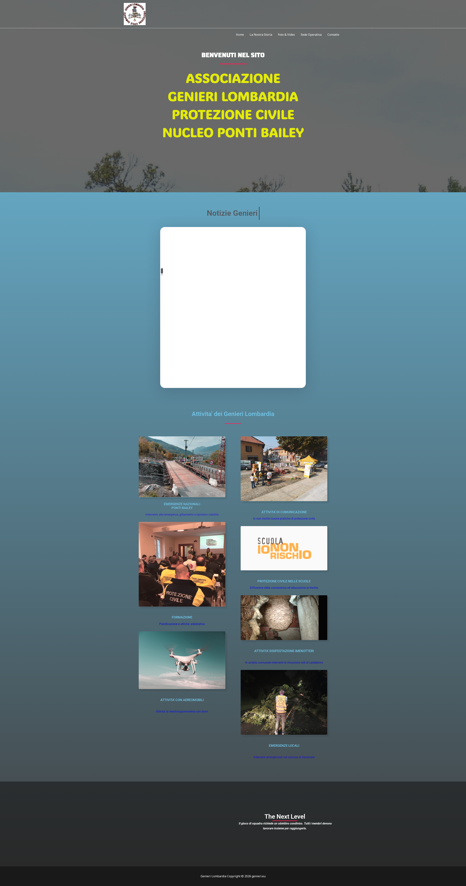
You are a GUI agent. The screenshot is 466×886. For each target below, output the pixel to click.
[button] (162, 271)
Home (240, 35)
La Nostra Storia (261, 35)
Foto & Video (286, 35)
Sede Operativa (311, 35)
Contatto (333, 35)
